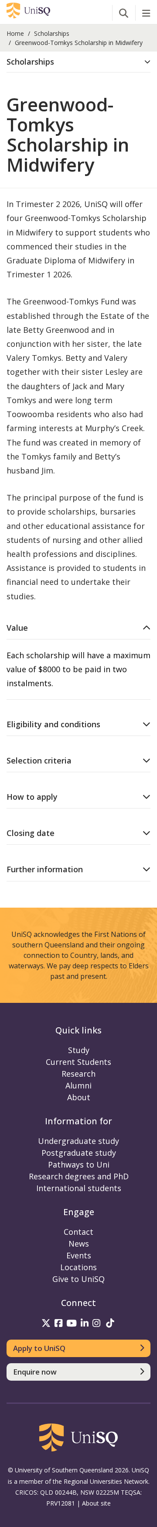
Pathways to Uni (78, 1164)
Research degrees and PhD (79, 1176)
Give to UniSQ (78, 1279)
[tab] (78, 62)
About (78, 1097)
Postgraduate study (78, 1152)
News (78, 1243)
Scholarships (51, 33)
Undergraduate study (78, 1141)
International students (78, 1188)
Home (15, 33)
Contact (78, 1231)
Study (78, 1050)
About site (96, 1503)
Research (78, 1073)
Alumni (78, 1085)
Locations (78, 1267)
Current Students (78, 1062)
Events (78, 1255)
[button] (78, 62)
